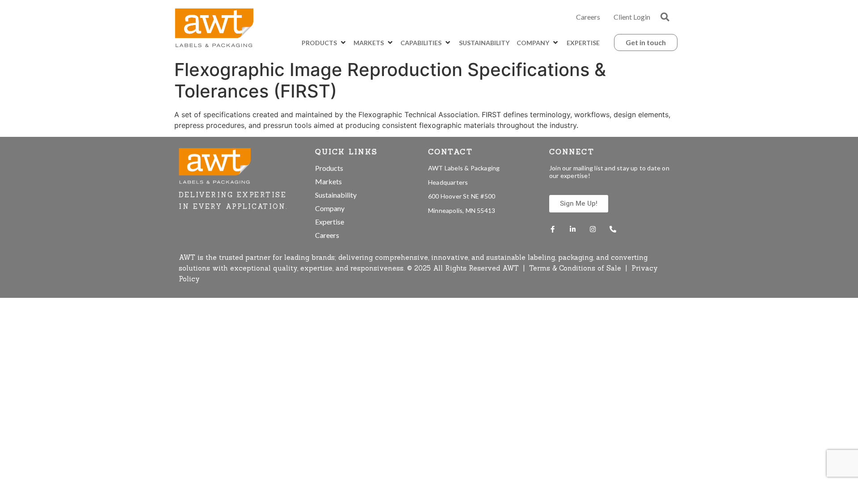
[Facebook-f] (552, 229)
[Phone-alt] (613, 229)
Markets (328, 181)
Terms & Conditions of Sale (576, 268)
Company (330, 208)
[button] (665, 17)
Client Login (632, 17)
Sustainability (336, 195)
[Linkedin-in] (572, 229)
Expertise (329, 221)
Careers (588, 17)
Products (329, 168)
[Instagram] (592, 229)
